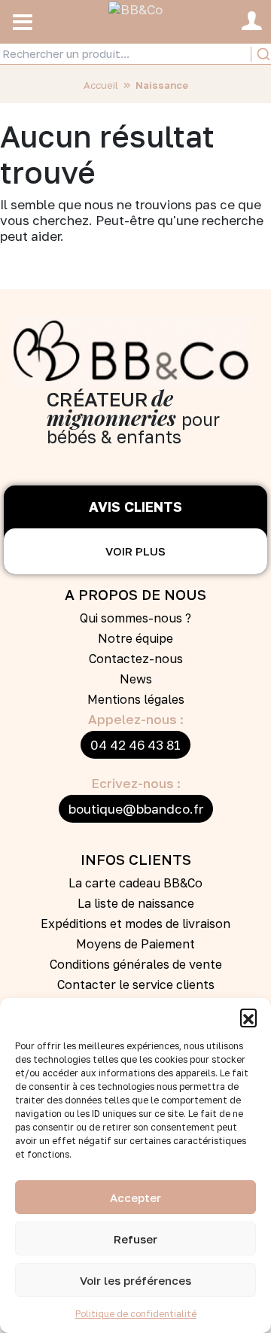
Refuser (135, 1239)
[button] (248, 1016)
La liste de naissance (136, 903)
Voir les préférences (135, 1280)
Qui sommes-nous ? (135, 617)
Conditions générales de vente (136, 964)
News (136, 678)
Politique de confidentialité (135, 1313)
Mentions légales (135, 699)
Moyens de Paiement (135, 943)
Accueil (101, 85)
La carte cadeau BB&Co (135, 882)
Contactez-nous (136, 658)
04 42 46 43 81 (135, 745)
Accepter (135, 1197)
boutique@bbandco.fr (136, 809)
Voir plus (135, 551)
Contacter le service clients (136, 984)
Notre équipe (135, 638)
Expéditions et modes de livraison (135, 923)
